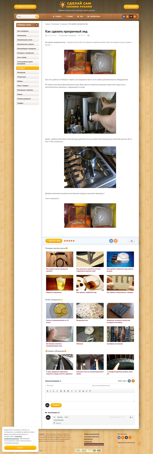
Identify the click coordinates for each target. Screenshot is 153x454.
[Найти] (37, 16)
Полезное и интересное (25, 53)
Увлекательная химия (24, 40)
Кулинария (21, 68)
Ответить (58, 423)
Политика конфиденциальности (94, 444)
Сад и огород (21, 57)
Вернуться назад (54, 241)
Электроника (21, 35)
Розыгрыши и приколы (25, 90)
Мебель (20, 81)
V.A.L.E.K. (60, 417)
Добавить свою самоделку (91, 434)
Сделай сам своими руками (76, 5)
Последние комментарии (91, 436)
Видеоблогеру (88, 439)
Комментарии (95, 16)
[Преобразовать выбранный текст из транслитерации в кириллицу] (86, 391)
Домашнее (72, 35)
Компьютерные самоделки (26, 49)
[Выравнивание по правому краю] (68, 391)
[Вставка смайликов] (72, 391)
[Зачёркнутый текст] (57, 391)
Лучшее (70, 16)
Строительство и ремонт (25, 44)
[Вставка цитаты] (83, 391)
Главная (58, 16)
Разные (19, 94)
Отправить (56, 405)
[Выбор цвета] (76, 391)
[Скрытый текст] (80, 391)
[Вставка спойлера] (90, 391)
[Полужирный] (47, 391)
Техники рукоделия (24, 99)
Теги (81, 16)
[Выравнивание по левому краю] (61, 391)
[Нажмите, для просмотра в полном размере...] (90, 74)
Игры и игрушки (22, 86)
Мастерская (21, 72)
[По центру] (64, 391)
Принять (20, 448)
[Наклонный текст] (50, 391)
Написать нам (88, 441)
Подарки (20, 103)
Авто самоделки (22, 31)
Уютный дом (21, 77)
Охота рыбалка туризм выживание (25, 63)
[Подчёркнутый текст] (53, 391)
